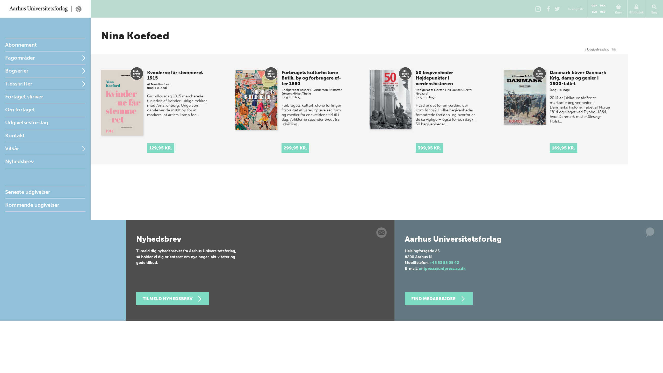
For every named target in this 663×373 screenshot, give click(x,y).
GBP (594, 5)
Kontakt (15, 135)
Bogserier (16, 71)
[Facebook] (548, 9)
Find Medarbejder (433, 298)
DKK (603, 5)
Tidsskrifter (18, 84)
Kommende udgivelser (32, 205)
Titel (614, 49)
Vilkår (12, 148)
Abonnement (21, 45)
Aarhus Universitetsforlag (45, 9)
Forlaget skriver (24, 97)
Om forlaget (20, 109)
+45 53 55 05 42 (444, 262)
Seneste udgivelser (27, 192)
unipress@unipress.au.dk (442, 268)
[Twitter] (557, 9)
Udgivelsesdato (597, 49)
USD (602, 11)
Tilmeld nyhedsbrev (167, 298)
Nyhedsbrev (19, 161)
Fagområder (20, 58)
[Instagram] (538, 9)
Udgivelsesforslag (26, 122)
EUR (594, 11)
